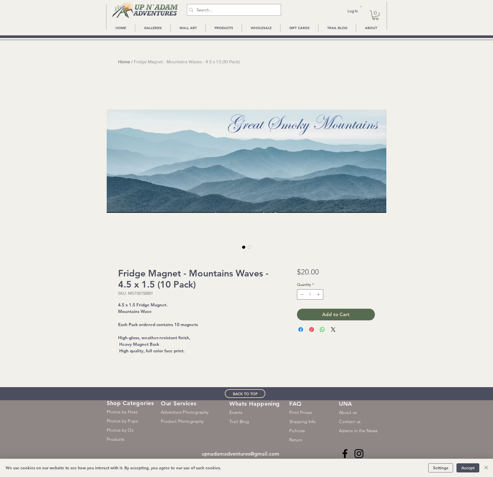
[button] (361, 6)
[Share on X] (333, 329)
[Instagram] (359, 454)
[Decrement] (301, 294)
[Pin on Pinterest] (311, 329)
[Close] (486, 467)
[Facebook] (345, 454)
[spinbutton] (310, 294)
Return (295, 439)
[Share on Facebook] (300, 329)
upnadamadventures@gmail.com (240, 453)
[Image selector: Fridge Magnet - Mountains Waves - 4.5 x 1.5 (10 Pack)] (243, 247)
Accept (467, 467)
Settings (440, 467)
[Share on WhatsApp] (322, 329)
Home (124, 61)
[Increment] (319, 294)
